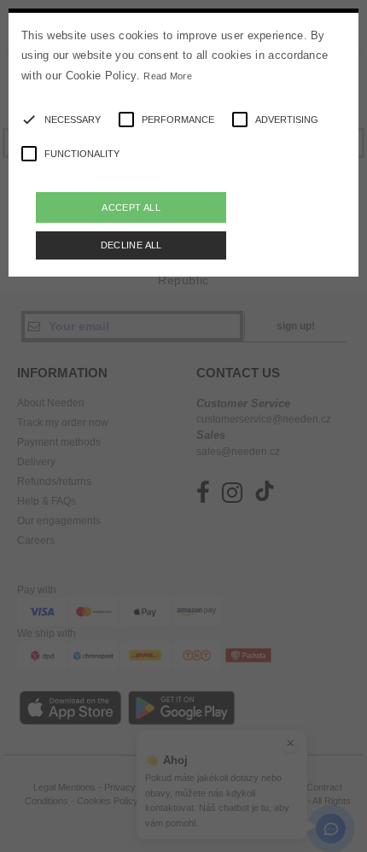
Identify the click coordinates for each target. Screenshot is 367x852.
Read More (167, 76)
